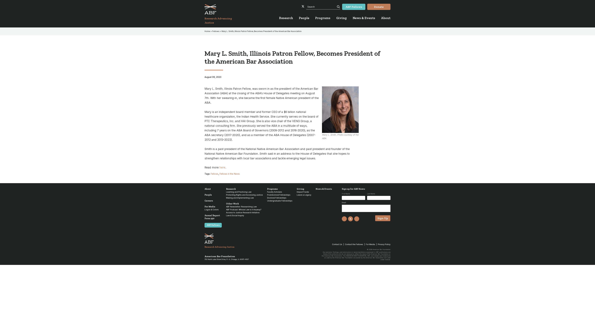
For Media (210, 206)
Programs (272, 189)
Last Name (371, 194)
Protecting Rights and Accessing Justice (244, 195)
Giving (300, 189)
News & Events (324, 189)
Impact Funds (303, 192)
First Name (346, 194)
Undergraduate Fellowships (279, 201)
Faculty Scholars (274, 192)
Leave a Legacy (304, 195)
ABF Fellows (213, 225)
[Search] (338, 6)
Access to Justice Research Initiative (243, 212)
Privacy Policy (384, 244)
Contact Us (337, 244)
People (208, 195)
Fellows (214, 173)
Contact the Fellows (354, 244)
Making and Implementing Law (240, 198)
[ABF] (222, 9)
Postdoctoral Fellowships (278, 195)
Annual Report (212, 215)
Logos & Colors (212, 209)
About (208, 189)
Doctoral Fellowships (276, 198)
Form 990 (209, 218)
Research (231, 189)
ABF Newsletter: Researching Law (241, 206)
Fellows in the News (230, 173)
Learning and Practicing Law (238, 192)
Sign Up (382, 218)
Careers (209, 200)
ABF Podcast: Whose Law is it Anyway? (243, 209)
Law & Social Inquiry (235, 215)
